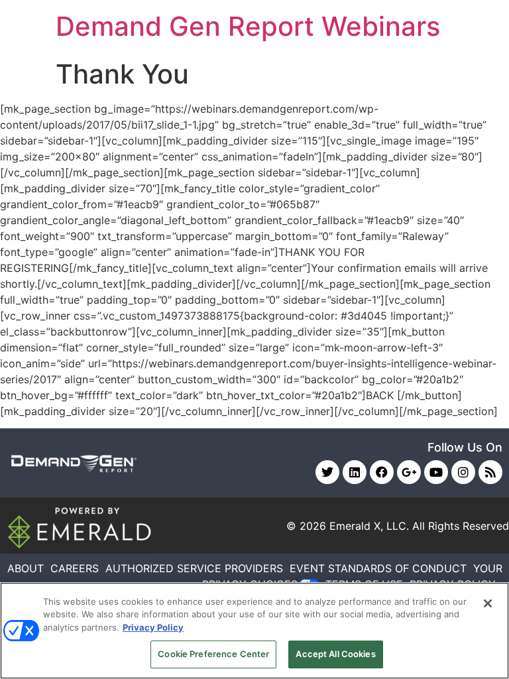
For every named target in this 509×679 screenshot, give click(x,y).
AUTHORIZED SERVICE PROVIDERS (194, 568)
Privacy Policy (153, 627)
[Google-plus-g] (409, 472)
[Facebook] (382, 472)
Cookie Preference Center (213, 653)
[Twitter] (327, 472)
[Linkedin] (355, 472)
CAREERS (74, 568)
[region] (254, 630)
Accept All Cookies (335, 653)
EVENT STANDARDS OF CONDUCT (378, 568)
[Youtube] (436, 472)
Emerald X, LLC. (369, 525)
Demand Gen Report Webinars (248, 26)
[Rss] (490, 472)
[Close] (487, 603)
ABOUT (25, 568)
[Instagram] (463, 472)
